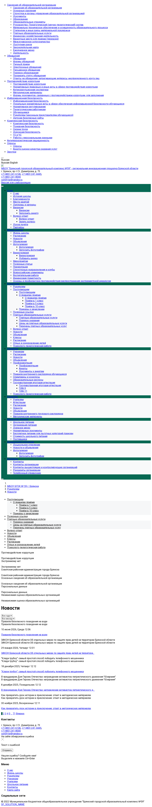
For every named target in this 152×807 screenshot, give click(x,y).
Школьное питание (17, 784)
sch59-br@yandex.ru (11, 179)
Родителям (13, 775)
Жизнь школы (15, 773)
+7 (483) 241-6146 (11, 174)
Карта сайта (13, 790)
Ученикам (12, 778)
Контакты (12, 787)
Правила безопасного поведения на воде (24, 634)
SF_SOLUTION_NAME (12, 804)
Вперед (20, 713)
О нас (10, 770)
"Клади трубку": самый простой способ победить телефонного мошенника (42, 671)
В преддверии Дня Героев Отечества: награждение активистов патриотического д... (48, 690)
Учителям (12, 781)
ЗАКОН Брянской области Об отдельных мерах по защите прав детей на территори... (47, 653)
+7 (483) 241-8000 (11, 177)
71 (14, 713)
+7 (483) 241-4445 (31, 174)
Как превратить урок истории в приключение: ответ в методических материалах (46, 708)
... (11, 713)
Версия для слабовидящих (16, 182)
